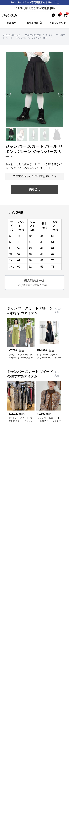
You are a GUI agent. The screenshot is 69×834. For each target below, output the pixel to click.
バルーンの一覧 (33, 34)
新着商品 (11, 23)
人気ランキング (57, 23)
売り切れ (34, 189)
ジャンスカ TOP (11, 34)
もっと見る (57, 311)
